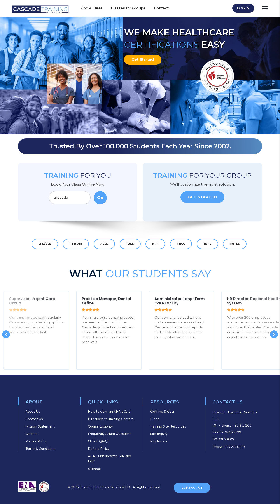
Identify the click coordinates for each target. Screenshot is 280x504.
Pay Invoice (159, 441)
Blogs (154, 419)
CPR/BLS (44, 243)
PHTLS (235, 243)
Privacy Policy (36, 441)
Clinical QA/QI (98, 441)
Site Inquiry (159, 434)
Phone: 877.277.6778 (229, 447)
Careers (31, 434)
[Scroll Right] (274, 334)
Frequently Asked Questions (109, 434)
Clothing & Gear (162, 412)
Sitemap (94, 469)
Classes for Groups (128, 8)
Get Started (143, 59)
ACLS (104, 243)
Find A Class (91, 8)
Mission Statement (40, 426)
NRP (155, 243)
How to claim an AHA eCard (109, 412)
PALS (130, 243)
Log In (243, 8)
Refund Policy (98, 449)
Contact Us (34, 419)
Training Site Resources (168, 426)
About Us (33, 412)
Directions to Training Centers (110, 419)
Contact (161, 8)
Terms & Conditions (40, 449)
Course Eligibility (100, 426)
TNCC (181, 243)
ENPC (207, 243)
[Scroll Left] (6, 334)
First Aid (76, 243)
